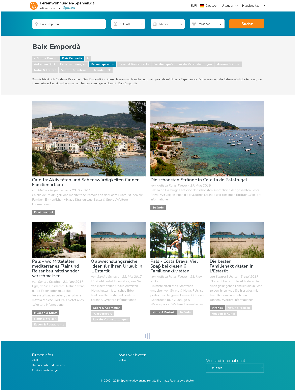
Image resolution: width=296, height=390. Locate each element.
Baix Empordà (72, 58)
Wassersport (102, 314)
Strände (98, 70)
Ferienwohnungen (73, 64)
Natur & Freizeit (45, 70)
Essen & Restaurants (134, 64)
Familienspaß (163, 64)
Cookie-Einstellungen (45, 370)
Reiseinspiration (102, 64)
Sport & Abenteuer (74, 70)
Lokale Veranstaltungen (194, 64)
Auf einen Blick (45, 64)
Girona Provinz (47, 58)
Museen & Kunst (228, 64)
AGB (35, 360)
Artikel (123, 360)
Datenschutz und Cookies (48, 365)
